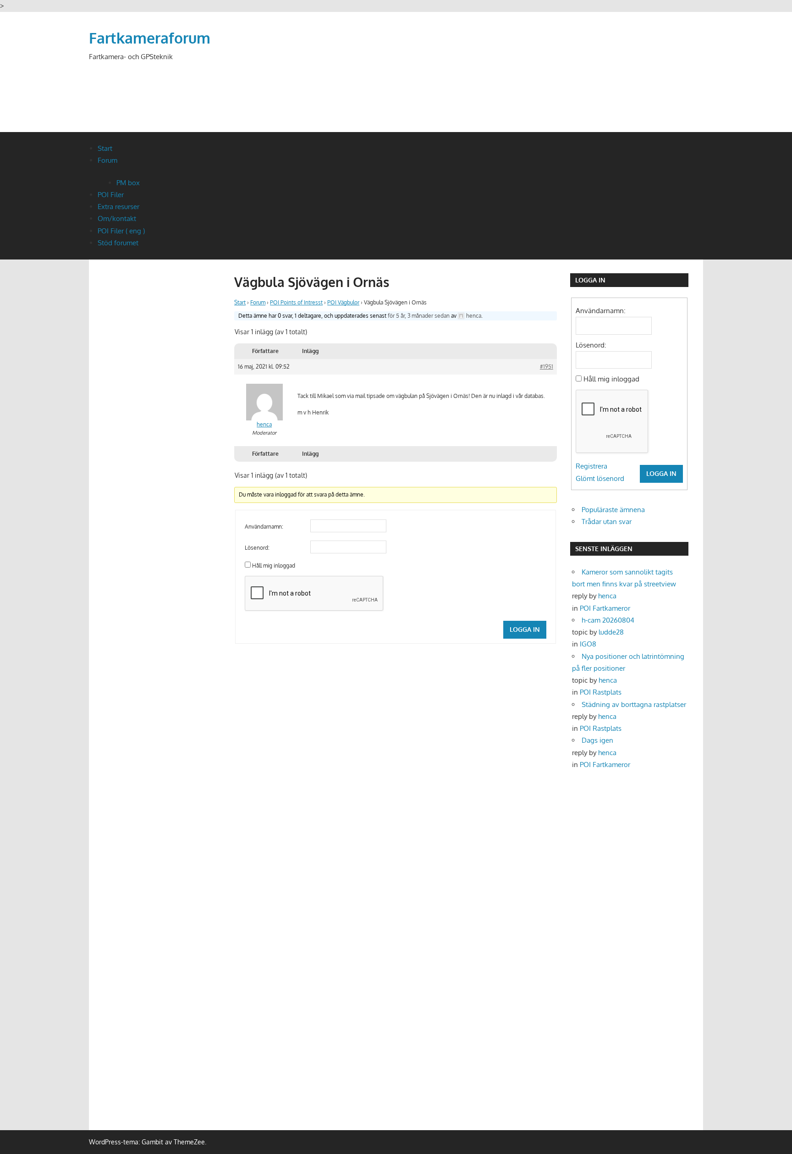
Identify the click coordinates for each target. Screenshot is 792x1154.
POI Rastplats (601, 692)
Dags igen (597, 740)
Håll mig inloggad (273, 565)
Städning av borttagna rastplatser (634, 704)
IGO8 (588, 644)
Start (105, 148)
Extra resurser (118, 206)
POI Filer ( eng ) (121, 230)
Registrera (591, 466)
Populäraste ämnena (613, 509)
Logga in (525, 629)
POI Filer (111, 194)
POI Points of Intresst (296, 302)
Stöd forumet (118, 242)
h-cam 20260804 (608, 620)
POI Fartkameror (605, 608)
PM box (128, 182)
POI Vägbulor (343, 302)
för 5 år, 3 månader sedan (419, 315)
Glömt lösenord (600, 478)
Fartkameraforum (149, 37)
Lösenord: (257, 547)
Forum (107, 160)
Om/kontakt (117, 218)
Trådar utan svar (607, 521)
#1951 (546, 366)
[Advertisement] (536, 83)
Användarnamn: (264, 526)
